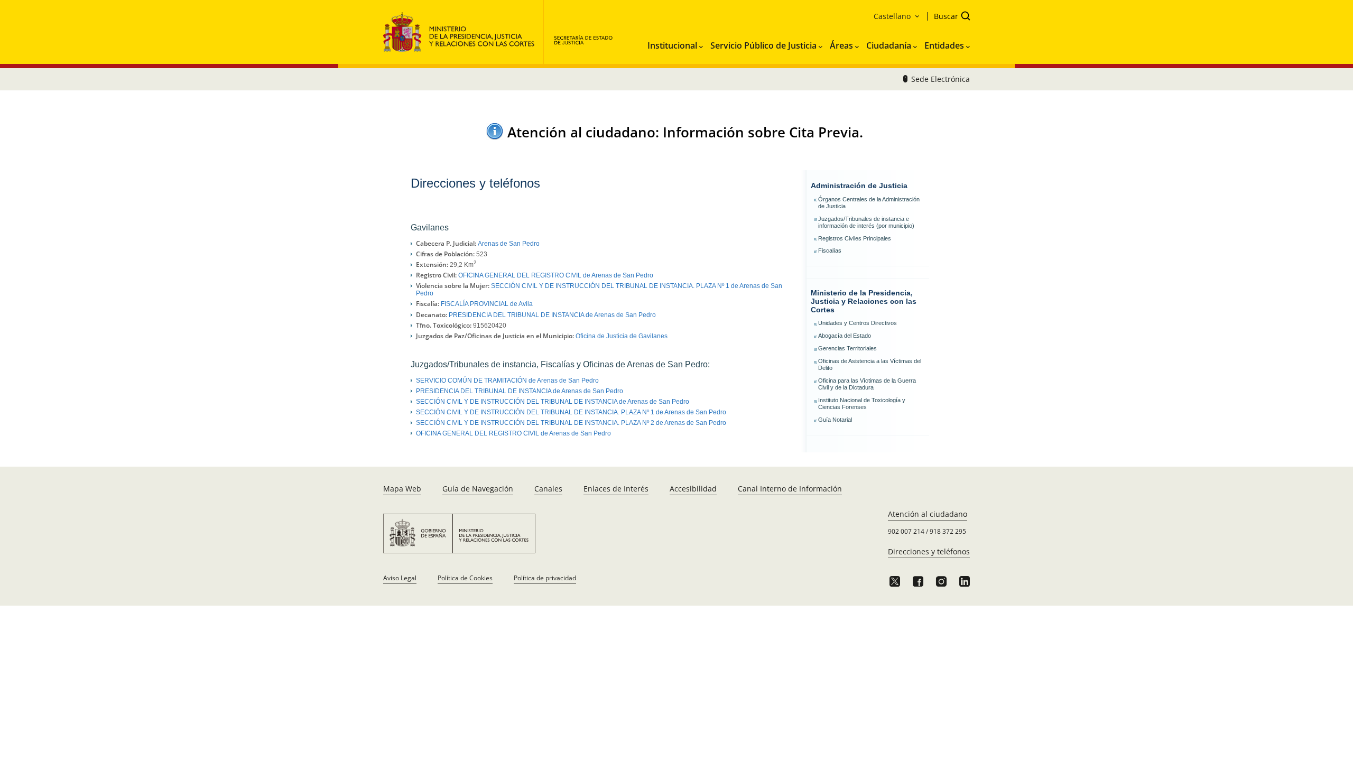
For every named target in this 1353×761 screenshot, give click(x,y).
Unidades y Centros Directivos (857, 323)
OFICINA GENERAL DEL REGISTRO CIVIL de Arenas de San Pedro (555, 275)
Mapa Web (402, 489)
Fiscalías (829, 250)
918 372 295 (948, 531)
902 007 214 (906, 531)
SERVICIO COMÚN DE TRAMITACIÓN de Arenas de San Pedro (507, 380)
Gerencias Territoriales (847, 348)
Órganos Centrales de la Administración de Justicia (869, 202)
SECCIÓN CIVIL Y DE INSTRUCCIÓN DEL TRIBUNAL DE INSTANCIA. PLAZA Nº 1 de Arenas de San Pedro (571, 412)
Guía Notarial (835, 419)
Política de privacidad (545, 577)
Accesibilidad (693, 489)
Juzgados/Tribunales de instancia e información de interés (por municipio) (866, 222)
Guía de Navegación (477, 489)
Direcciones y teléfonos (929, 551)
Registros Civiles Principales (854, 238)
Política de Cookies (465, 577)
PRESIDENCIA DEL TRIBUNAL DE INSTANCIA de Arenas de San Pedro (552, 315)
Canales (548, 489)
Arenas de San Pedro (509, 243)
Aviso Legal (399, 577)
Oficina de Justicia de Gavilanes (622, 336)
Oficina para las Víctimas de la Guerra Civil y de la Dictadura (867, 384)
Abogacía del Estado (844, 335)
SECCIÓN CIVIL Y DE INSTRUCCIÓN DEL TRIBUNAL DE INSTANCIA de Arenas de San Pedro (552, 401)
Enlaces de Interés (615, 489)
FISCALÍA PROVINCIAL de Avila (487, 304)
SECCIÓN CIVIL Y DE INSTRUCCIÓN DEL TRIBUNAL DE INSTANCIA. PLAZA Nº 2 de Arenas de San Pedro (571, 422)
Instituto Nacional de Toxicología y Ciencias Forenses (861, 403)
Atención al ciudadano (927, 514)
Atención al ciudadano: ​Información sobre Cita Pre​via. (685, 132)
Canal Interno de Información (790, 489)
